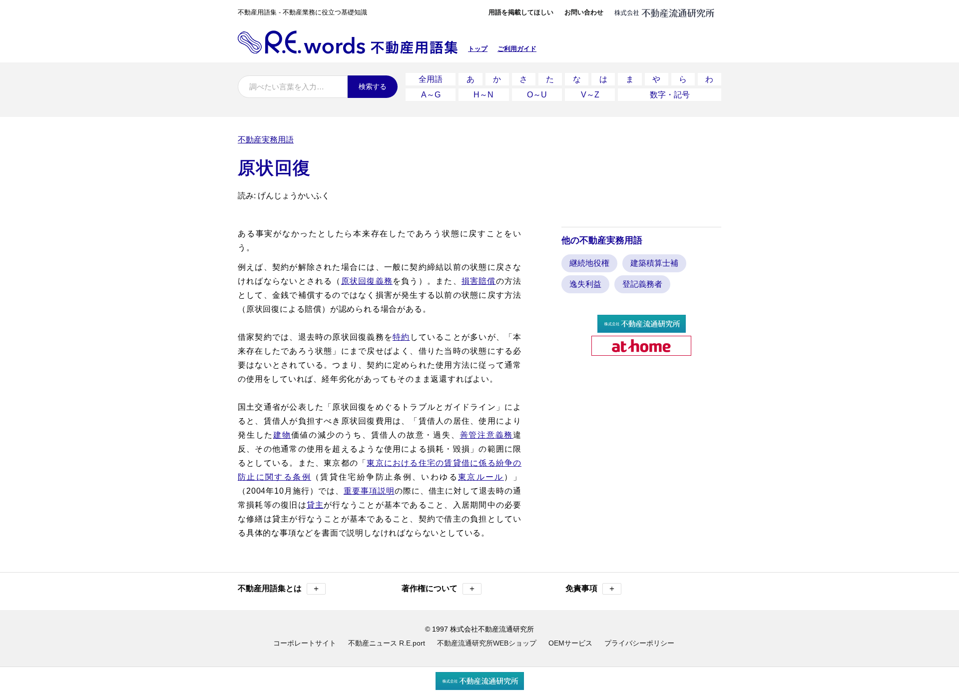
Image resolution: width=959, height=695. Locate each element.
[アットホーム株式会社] (641, 351)
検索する (373, 86)
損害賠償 (479, 281)
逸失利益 (585, 284)
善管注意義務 (486, 435)
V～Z (590, 94)
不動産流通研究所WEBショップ (486, 643)
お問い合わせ (583, 12)
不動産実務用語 (266, 139)
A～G (431, 94)
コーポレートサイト (304, 643)
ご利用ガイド (516, 48)
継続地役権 (589, 263)
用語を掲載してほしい (520, 12)
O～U (537, 94)
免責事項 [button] (590, 588)
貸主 (315, 505)
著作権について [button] (439, 588)
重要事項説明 (369, 491)
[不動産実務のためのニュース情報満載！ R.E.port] (641, 328)
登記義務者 (642, 284)
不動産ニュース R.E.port (386, 643)
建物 (282, 435)
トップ (477, 48)
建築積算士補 (654, 263)
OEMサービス (570, 643)
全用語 (431, 79)
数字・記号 (670, 94)
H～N (483, 94)
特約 (401, 337)
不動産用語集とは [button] (279, 588)
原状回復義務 (367, 281)
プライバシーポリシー (639, 643)
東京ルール (481, 477)
